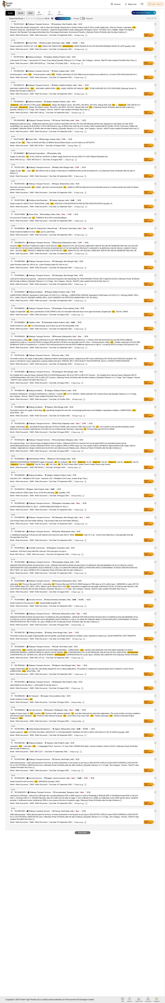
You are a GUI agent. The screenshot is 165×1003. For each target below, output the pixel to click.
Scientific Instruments (37, 548)
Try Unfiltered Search (62, 18)
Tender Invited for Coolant (21, 699)
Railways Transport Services (38, 24)
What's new (132, 4)
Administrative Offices (37, 459)
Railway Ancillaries (35, 57)
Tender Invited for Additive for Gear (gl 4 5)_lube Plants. (32, 232)
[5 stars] (33, 18)
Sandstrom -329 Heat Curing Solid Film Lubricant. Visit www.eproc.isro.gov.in (38, 551)
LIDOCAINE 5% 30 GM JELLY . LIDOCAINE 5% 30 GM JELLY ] (34, 685)
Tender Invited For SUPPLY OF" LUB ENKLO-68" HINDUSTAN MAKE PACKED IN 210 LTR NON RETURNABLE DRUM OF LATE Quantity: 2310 (72, 46)
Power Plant (32, 43)
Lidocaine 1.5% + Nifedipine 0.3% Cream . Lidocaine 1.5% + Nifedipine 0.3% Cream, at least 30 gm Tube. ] (49, 478)
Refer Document (21, 35)
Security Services (35, 600)
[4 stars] (31, 18)
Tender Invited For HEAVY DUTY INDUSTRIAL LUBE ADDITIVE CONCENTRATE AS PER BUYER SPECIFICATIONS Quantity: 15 (61, 203)
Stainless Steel (34, 322)
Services (117, 4)
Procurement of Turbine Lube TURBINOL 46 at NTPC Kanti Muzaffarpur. (38, 218)
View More (82, 833)
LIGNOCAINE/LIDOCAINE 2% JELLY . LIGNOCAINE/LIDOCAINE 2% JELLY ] (39, 507)
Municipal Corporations (36, 153)
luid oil (47, 18)
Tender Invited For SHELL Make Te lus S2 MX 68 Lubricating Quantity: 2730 (40, 493)
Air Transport (33, 696)
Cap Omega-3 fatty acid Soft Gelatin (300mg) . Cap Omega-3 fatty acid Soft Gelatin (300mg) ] (44, 521)
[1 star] (24, 18)
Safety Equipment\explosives (39, 729)
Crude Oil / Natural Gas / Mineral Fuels (43, 228)
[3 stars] (29, 18)
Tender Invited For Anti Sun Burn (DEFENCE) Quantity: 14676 (35, 781)
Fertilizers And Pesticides (38, 200)
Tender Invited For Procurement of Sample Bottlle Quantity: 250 (35, 603)
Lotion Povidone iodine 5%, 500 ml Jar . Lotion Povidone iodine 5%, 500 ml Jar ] (39, 265)
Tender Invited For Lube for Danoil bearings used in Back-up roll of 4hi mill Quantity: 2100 (44, 326)
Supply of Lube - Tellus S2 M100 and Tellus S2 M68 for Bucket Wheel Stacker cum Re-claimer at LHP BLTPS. (52, 142)
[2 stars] (27, 18)
